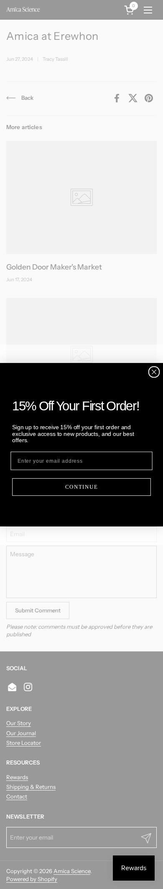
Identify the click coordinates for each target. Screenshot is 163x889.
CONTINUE (81, 487)
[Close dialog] (154, 371)
